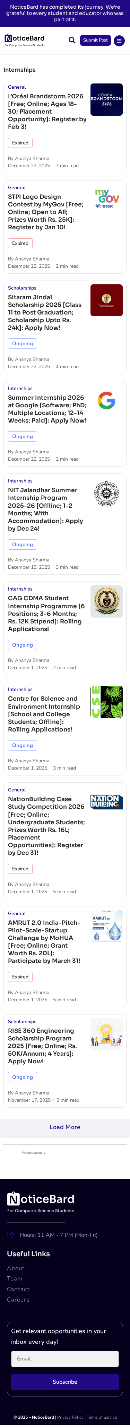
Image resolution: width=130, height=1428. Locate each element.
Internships (20, 388)
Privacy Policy (70, 1417)
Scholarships (22, 288)
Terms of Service (102, 1417)
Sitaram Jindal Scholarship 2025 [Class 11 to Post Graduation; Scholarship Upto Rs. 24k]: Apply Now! (44, 312)
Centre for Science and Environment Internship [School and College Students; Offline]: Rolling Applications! (44, 714)
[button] (72, 40)
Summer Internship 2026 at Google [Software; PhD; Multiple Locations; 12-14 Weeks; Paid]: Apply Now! (47, 409)
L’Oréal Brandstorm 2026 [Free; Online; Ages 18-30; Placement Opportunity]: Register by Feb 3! (47, 112)
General (17, 87)
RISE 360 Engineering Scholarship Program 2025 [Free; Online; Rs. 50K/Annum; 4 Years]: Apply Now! (42, 1046)
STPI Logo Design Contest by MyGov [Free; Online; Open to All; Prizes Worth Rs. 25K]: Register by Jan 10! (46, 212)
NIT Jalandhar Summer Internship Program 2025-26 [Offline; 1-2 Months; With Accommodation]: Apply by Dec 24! (45, 509)
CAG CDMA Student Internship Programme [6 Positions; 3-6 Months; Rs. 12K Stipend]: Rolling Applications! (46, 613)
